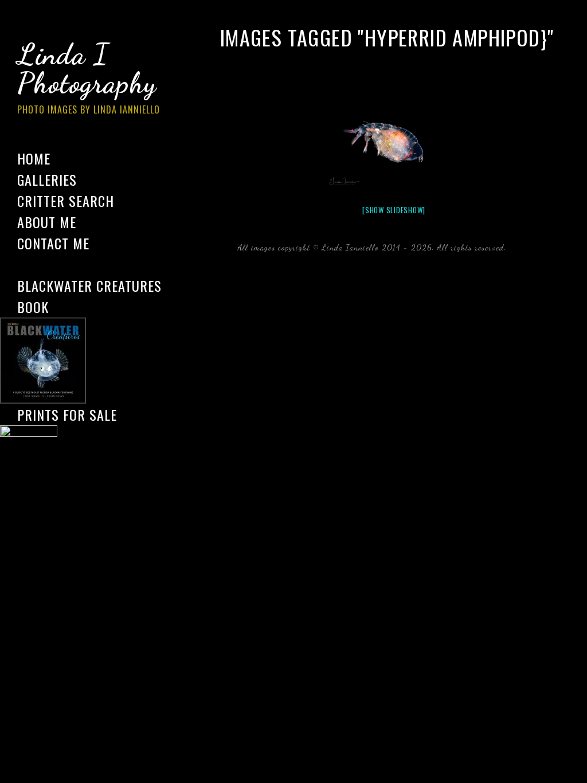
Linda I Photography (88, 76)
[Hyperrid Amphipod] (394, 144)
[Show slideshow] (393, 210)
